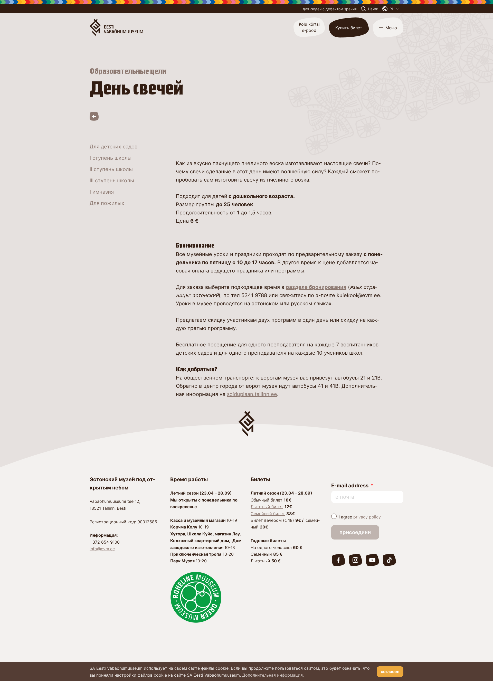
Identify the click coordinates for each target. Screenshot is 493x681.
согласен (390, 671)
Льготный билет (267, 506)
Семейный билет (268, 513)
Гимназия (102, 192)
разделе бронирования (316, 287)
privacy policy (367, 516)
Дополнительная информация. (273, 675)
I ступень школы (110, 158)
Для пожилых (107, 203)
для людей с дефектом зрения (330, 9)
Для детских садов (113, 147)
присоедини (355, 532)
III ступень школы (112, 180)
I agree (360, 516)
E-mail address (349, 486)
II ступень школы (111, 169)
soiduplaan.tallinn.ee (252, 394)
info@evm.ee (102, 548)
